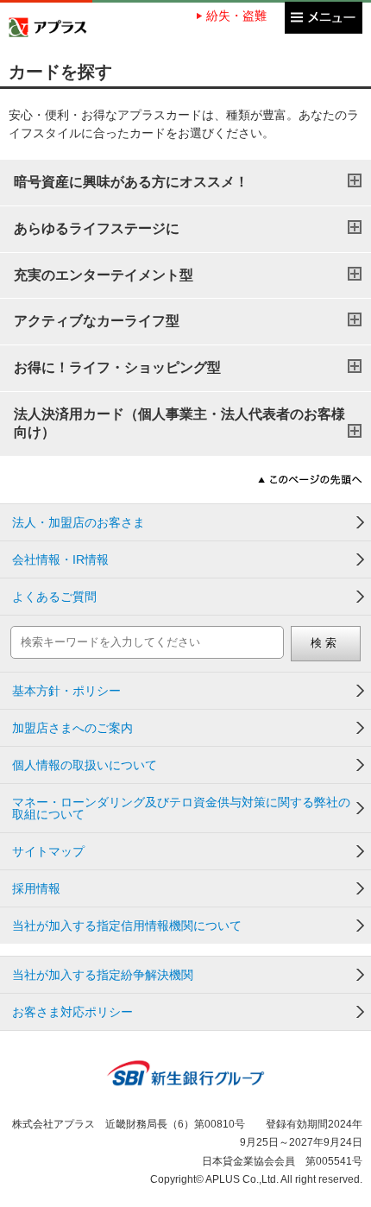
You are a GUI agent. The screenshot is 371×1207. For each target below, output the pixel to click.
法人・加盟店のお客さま (78, 522)
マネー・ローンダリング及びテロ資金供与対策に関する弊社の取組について (181, 808)
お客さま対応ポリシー (72, 1012)
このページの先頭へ (310, 479)
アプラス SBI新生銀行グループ (48, 27)
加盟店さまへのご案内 (72, 728)
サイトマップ (48, 851)
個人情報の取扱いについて (84, 765)
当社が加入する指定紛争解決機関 (102, 975)
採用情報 (36, 888)
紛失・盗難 (236, 15)
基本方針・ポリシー (66, 691)
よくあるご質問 (54, 597)
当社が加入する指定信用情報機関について (127, 925)
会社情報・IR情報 (60, 559)
